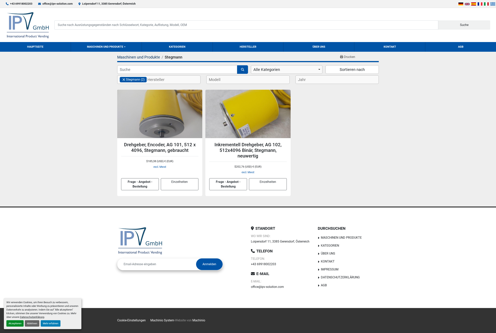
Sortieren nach (352, 69)
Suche (464, 25)
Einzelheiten (179, 182)
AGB (460, 46)
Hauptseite (35, 46)
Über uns (319, 46)
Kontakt (390, 46)
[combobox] (286, 69)
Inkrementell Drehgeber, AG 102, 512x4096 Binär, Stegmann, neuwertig (248, 150)
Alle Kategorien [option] (266, 69)
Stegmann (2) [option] (132, 79)
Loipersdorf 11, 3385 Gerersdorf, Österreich (109, 3)
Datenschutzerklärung (32, 317)
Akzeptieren (15, 323)
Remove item (124, 79)
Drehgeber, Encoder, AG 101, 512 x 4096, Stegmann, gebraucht (160, 147)
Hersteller (248, 46)
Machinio (198, 320)
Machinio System (162, 320)
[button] (106, 47)
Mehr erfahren (50, 323)
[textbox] (159, 80)
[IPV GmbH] (140, 240)
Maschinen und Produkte (105, 46)
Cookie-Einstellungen (131, 320)
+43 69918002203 (21, 3)
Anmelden (209, 264)
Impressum (329, 269)
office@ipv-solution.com (57, 3)
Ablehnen (32, 323)
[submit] (242, 69)
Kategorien (177, 46)
